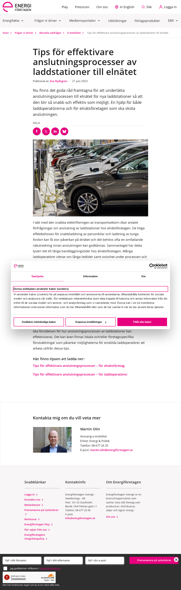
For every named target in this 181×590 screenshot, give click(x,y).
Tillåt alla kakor (142, 321)
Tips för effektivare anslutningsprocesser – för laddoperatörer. (80, 374)
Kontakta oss (32, 499)
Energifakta (11, 20)
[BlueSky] (64, 131)
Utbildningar (117, 21)
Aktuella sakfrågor (50, 32)
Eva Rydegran (59, 81)
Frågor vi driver (46, 20)
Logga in (29, 494)
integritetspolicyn (50, 568)
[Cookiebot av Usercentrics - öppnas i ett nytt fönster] (151, 266)
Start (6, 32)
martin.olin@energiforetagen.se (111, 450)
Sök (149, 7)
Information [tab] (90, 276)
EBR (171, 20)
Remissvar (30, 519)
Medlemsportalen (83, 20)
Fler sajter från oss (36, 529)
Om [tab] (143, 276)
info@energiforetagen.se (80, 518)
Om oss (111, 516)
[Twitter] (46, 131)
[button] (125, 7)
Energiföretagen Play (37, 524)
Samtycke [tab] (37, 276)
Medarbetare (32, 505)
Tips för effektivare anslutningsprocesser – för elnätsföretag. (79, 366)
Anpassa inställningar (88, 321)
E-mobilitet (74, 32)
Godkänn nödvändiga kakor (39, 321)
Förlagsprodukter (147, 21)
